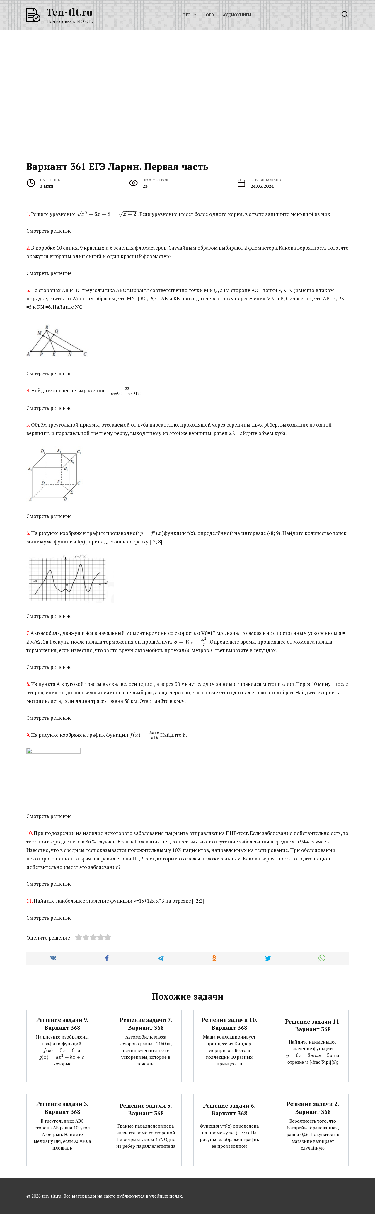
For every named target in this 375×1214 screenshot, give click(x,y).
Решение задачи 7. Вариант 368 (146, 1023)
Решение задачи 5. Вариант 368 (146, 1109)
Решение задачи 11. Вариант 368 (313, 1025)
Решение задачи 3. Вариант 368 (62, 1107)
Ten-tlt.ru (70, 12)
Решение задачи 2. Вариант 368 (313, 1107)
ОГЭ (210, 15)
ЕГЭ (187, 15)
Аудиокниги (237, 15)
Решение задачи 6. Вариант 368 (229, 1109)
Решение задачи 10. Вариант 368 (229, 1023)
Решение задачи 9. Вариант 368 (62, 1023)
